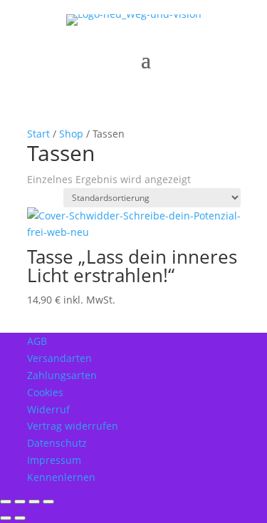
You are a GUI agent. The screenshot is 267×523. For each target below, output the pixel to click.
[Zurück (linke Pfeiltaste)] (5, 518)
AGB (37, 341)
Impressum (54, 460)
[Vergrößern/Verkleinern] (5, 501)
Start (38, 133)
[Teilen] (34, 501)
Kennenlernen (61, 477)
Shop (71, 133)
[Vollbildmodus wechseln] (20, 501)
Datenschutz (57, 443)
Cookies (45, 392)
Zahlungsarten (62, 375)
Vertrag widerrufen (72, 426)
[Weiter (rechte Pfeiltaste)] (20, 518)
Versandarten (59, 358)
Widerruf (48, 409)
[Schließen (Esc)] (48, 501)
